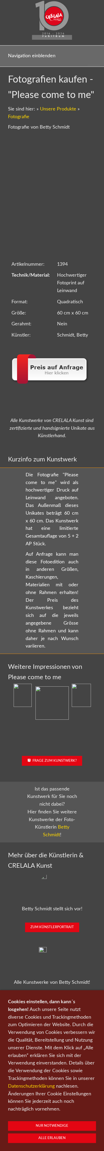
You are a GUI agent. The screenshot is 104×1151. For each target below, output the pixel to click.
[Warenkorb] (94, 56)
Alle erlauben (52, 1138)
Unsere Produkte (58, 109)
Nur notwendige (52, 1126)
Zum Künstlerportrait (52, 927)
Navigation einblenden (31, 56)
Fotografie (18, 116)
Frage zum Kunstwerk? (55, 761)
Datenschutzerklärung (31, 1086)
